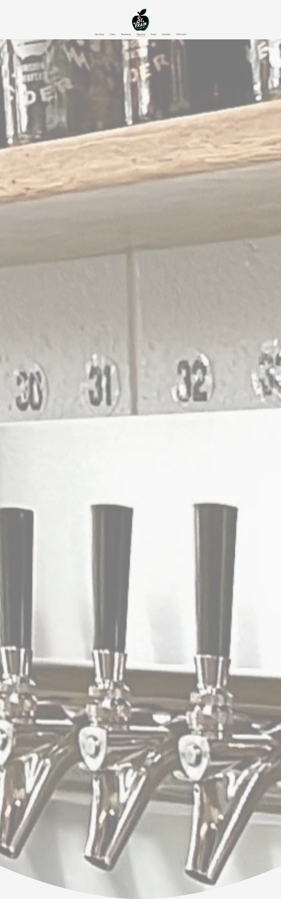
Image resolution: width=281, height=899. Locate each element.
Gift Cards (181, 34)
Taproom (140, 34)
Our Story (99, 34)
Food (153, 34)
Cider (112, 34)
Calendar (166, 34)
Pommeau (126, 34)
